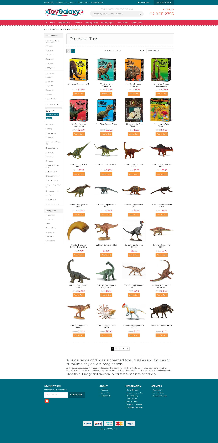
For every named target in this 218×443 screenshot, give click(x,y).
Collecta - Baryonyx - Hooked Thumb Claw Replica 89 (78, 247)
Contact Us (48, 2)
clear (49, 118)
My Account (157, 390)
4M (49, 129)
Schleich (51, 195)
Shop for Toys (64, 23)
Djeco (50, 137)
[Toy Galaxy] (64, 12)
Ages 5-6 (50, 86)
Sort (142, 51)
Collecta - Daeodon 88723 (161, 326)
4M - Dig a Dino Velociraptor (106, 85)
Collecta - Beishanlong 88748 (134, 246)
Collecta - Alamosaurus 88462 (134, 165)
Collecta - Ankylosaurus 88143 (134, 206)
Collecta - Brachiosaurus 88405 (78, 286)
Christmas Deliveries (134, 408)
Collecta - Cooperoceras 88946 (106, 327)
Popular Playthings (53, 186)
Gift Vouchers (136, 23)
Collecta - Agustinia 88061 (106, 164)
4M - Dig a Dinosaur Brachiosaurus (162, 85)
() (164, 2)
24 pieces (50, 55)
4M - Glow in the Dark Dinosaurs (133, 125)
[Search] (141, 14)
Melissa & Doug (53, 176)
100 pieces (50, 68)
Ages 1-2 (50, 77)
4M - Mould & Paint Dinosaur (161, 125)
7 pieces (49, 46)
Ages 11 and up (52, 99)
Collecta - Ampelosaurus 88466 (106, 206)
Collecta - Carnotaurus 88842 (78, 327)
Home (46, 29)
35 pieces (50, 59)
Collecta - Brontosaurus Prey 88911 (161, 286)
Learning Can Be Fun (52, 166)
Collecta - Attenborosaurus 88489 (161, 206)
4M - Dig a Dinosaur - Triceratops (133, 85)
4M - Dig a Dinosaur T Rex (106, 124)
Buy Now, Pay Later (134, 405)
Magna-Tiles (52, 172)
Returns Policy (132, 396)
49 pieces (50, 63)
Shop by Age (50, 232)
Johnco (50, 157)
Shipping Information (65, 2)
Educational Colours (53, 143)
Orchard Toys (52, 180)
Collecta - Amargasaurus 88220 (161, 165)
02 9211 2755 (162, 13)
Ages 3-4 (50, 81)
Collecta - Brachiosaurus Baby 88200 (106, 286)
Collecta (51, 133)
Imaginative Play (65, 29)
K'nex (50, 161)
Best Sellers (122, 23)
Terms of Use (131, 399)
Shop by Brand (91, 23)
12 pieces (50, 50)
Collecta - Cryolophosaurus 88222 (133, 327)
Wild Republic (53, 204)
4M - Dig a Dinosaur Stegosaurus (78, 125)
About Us (104, 390)
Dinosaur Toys (76, 29)
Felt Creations (52, 148)
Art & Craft (48, 23)
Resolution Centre (159, 396)
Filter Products (52, 35)
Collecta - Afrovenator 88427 (78, 165)
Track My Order (158, 393)
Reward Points (97, 2)
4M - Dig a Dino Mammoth (78, 84)
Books (78, 23)
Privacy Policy (131, 402)
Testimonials (82, 2)
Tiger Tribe (51, 199)
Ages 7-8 (50, 90)
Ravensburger (53, 191)
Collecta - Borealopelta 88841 (162, 246)
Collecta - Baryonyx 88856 (106, 245)
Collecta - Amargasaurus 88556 (78, 206)
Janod (50, 152)
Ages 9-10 (50, 94)
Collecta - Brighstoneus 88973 (134, 286)
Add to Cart (78, 94)
